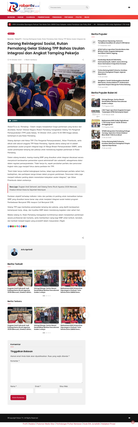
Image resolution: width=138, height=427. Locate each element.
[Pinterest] (13, 226)
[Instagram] (17, 226)
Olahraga (30, 17)
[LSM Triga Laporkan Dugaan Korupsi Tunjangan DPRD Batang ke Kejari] (95, 116)
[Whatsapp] (15, 226)
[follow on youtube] (129, 7)
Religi (87, 17)
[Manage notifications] (133, 422)
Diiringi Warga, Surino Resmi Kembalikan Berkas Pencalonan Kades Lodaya (46, 290)
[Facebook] (8, 226)
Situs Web (64, 386)
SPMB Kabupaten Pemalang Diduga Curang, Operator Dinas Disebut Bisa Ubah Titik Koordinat (116, 133)
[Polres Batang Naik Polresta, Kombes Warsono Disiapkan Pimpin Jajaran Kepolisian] (95, 148)
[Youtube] (21, 226)
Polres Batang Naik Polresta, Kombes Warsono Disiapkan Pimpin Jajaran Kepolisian (112, 72)
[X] (11, 226)
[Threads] (24, 226)
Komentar (15, 361)
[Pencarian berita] (86, 7)
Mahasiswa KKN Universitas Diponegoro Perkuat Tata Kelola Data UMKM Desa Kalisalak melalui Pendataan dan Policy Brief (72, 292)
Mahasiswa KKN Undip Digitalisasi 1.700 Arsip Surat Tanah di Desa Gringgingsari (115, 122)
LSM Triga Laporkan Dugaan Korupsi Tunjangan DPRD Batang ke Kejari (116, 111)
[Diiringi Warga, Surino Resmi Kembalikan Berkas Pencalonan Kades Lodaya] (46, 285)
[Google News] (26, 226)
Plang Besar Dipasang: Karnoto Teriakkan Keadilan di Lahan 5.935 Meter (114, 42)
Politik (79, 17)
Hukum (20, 17)
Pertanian (68, 17)
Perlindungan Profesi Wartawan (69, 424)
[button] (44, 295)
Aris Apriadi (26, 249)
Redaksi (32, 424)
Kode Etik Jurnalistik (91, 424)
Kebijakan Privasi (108, 424)
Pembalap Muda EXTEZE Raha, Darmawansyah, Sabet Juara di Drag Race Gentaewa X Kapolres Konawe (112, 62)
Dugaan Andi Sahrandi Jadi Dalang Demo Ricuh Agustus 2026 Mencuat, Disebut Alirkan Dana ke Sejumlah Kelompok (20, 291)
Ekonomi (11, 17)
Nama (13, 386)
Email (38, 386)
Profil (25, 424)
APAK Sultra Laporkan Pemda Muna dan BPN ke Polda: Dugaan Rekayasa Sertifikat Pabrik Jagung (113, 51)
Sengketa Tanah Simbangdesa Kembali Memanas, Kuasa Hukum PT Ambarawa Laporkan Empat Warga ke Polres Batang (114, 82)
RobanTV (11, 33)
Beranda (10, 39)
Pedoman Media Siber (46, 424)
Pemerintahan (43, 17)
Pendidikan (57, 17)
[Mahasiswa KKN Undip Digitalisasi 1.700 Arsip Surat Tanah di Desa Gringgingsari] (95, 126)
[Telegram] (19, 226)
